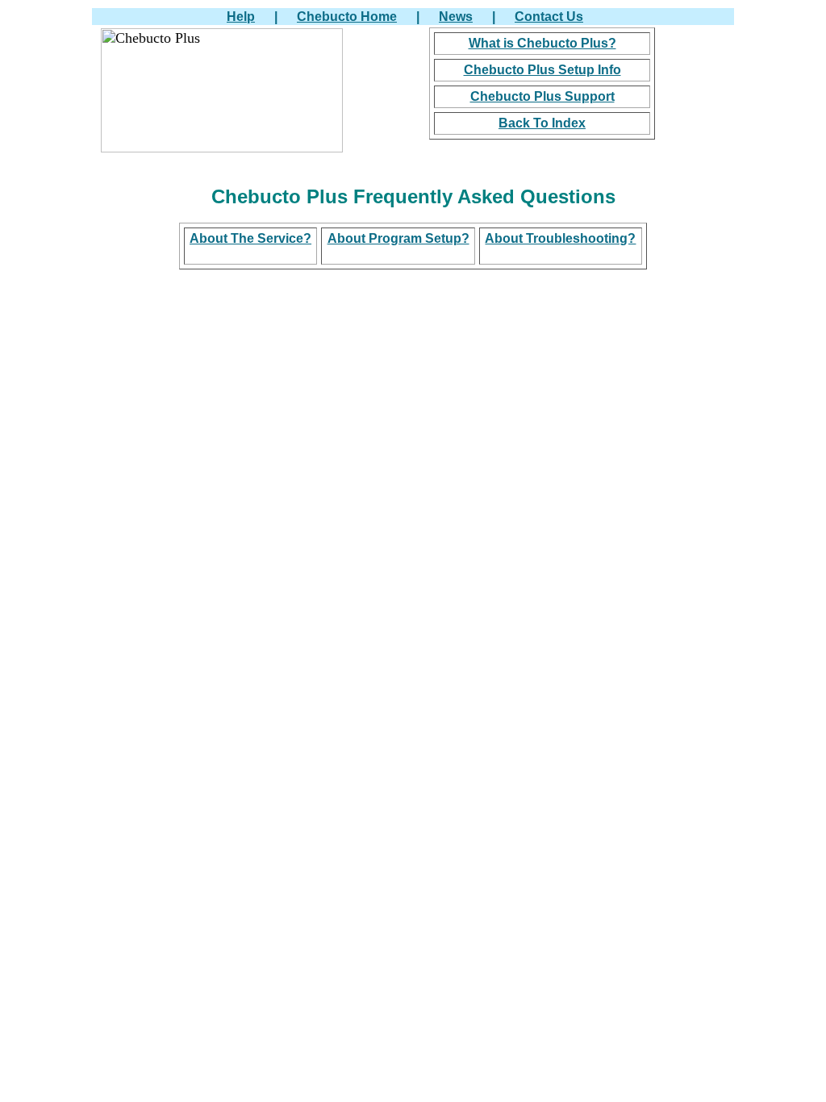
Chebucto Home (347, 16)
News (456, 16)
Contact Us (549, 16)
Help (241, 16)
